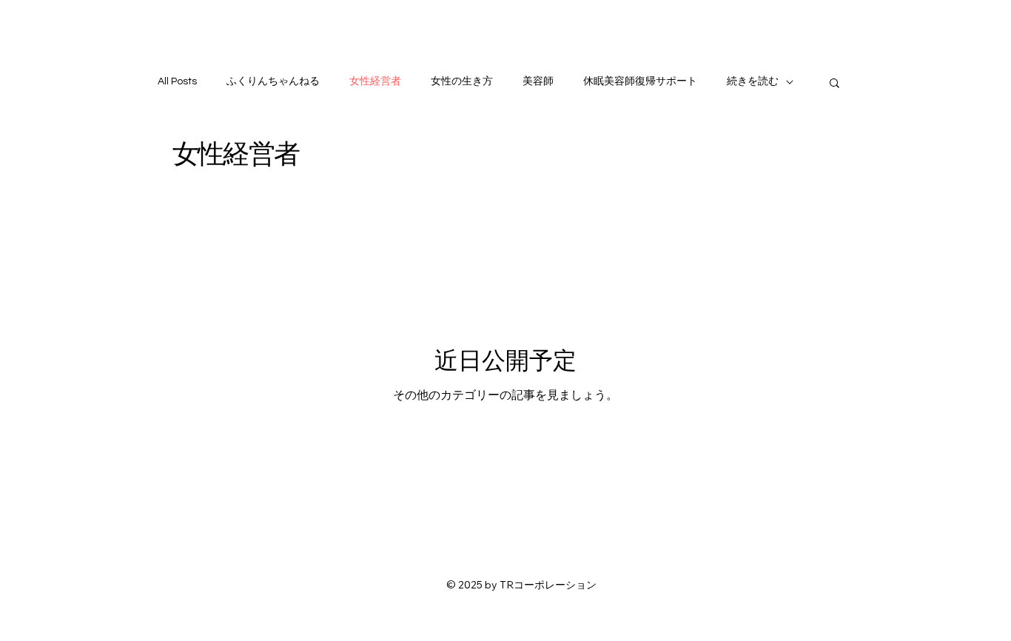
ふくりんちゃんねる (273, 81)
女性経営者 (375, 81)
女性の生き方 (462, 81)
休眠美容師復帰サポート (640, 81)
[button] (834, 84)
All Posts (177, 81)
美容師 (538, 81)
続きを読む (753, 81)
